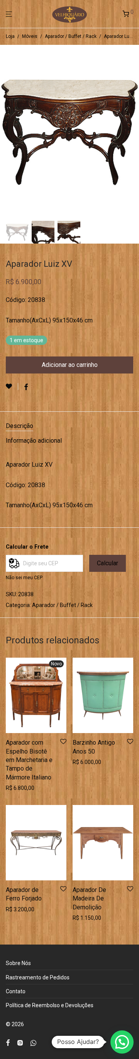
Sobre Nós (18, 963)
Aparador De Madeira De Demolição (89, 898)
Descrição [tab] (19, 426)
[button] (122, 1042)
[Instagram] (20, 1042)
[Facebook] (8, 1042)
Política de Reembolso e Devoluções (49, 1005)
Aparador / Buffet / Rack (71, 36)
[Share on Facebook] (26, 387)
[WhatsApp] (33, 1042)
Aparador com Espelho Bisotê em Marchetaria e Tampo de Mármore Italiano (29, 760)
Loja (10, 36)
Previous (7, 131)
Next (131, 131)
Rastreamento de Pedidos (38, 977)
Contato (15, 991)
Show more (17, 788)
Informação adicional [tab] (34, 440)
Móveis (29, 36)
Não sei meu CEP (24, 577)
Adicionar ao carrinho (70, 364)
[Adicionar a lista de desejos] (12, 386)
